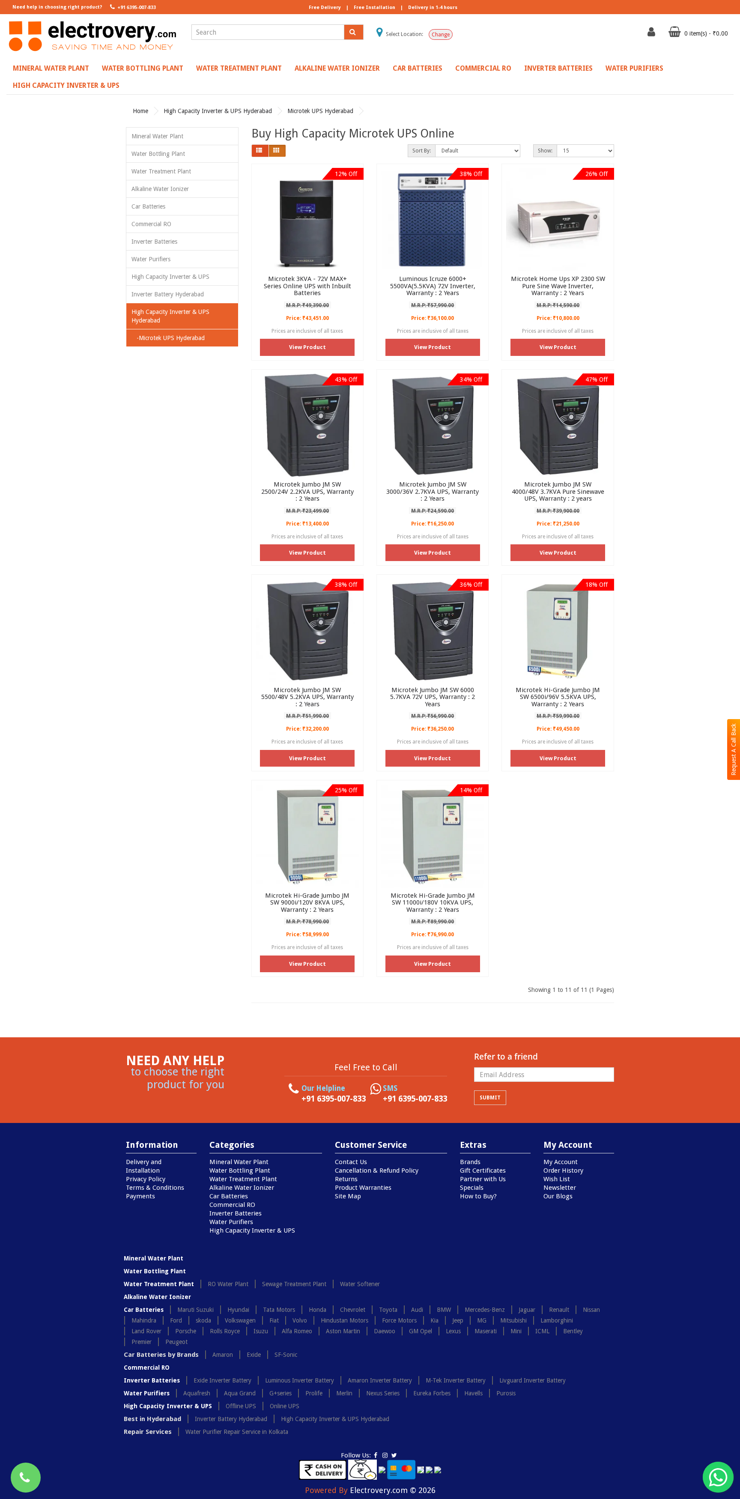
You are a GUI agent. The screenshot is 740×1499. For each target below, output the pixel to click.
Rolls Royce (225, 1331)
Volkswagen (240, 1320)
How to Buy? (478, 1196)
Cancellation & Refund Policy (376, 1170)
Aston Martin (343, 1331)
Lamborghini (556, 1320)
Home (140, 110)
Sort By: (421, 151)
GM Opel (420, 1331)
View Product (307, 347)
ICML (542, 1331)
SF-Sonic (286, 1354)
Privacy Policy (145, 1179)
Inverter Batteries (558, 68)
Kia (434, 1320)
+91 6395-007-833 (136, 7)
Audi (417, 1309)
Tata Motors (279, 1309)
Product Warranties (363, 1187)
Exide (254, 1354)
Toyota (388, 1309)
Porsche (185, 1331)
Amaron (222, 1354)
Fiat (274, 1320)
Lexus (453, 1331)
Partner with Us (483, 1179)
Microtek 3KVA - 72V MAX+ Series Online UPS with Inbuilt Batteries (307, 286)
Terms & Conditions (155, 1187)
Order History (563, 1170)
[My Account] (652, 34)
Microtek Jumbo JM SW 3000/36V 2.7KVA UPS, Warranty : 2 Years (432, 491)
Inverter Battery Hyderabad (167, 294)
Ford (176, 1320)
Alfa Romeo (297, 1331)
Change (441, 35)
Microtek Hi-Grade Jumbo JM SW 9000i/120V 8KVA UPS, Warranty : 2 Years (307, 903)
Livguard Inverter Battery (532, 1380)
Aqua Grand (240, 1393)
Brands (470, 1162)
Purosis (506, 1393)
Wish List (556, 1179)
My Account (560, 1162)
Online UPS (284, 1406)
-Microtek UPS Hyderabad (168, 337)
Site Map (348, 1196)
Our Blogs (558, 1196)
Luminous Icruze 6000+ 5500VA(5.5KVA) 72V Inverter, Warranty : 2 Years (432, 286)
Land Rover (146, 1331)
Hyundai (238, 1309)
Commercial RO (483, 68)
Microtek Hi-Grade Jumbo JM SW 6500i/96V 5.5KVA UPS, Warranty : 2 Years (558, 697)
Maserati (485, 1331)
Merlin (344, 1393)
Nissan (591, 1309)
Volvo (299, 1320)
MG (481, 1320)
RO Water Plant (228, 1284)
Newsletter (559, 1187)
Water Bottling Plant (142, 68)
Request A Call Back (733, 749)
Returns (346, 1179)
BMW (444, 1309)
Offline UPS (241, 1406)
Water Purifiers (634, 68)
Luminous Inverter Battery (299, 1380)
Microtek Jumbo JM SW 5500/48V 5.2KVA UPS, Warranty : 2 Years (307, 697)
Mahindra (143, 1320)
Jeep (457, 1320)
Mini (516, 1331)
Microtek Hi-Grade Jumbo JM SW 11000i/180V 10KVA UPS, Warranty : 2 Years (433, 903)
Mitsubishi (513, 1320)
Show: (545, 151)
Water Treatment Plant (239, 68)
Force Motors (399, 1320)
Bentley (573, 1331)
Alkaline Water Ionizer (337, 68)
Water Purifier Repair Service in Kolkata (236, 1431)
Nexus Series (383, 1393)
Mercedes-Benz (485, 1309)
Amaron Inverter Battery (380, 1380)
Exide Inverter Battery (222, 1380)
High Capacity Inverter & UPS (66, 85)
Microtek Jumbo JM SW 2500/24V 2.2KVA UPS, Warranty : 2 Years (307, 491)
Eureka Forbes (432, 1393)
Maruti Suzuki (195, 1309)
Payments (140, 1196)
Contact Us (351, 1162)
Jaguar (527, 1309)
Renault (559, 1309)
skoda (203, 1320)
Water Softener (360, 1284)
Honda (317, 1309)
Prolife (313, 1393)
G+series (280, 1393)
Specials (471, 1187)
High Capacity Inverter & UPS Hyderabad (218, 110)
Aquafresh (196, 1393)
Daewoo (384, 1331)
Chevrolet (352, 1309)
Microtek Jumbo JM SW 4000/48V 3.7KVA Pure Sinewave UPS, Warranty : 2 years (558, 491)
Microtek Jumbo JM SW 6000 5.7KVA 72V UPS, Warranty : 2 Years (432, 697)
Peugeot (176, 1341)
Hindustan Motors (344, 1320)
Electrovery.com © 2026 (393, 1490)
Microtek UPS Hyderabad (320, 110)
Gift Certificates (483, 1170)
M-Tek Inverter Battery (456, 1380)
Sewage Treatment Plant (294, 1284)
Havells (473, 1393)
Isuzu (261, 1331)
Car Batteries (417, 68)
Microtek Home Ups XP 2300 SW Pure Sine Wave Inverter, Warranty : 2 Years (558, 286)
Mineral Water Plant (51, 68)
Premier (141, 1341)
